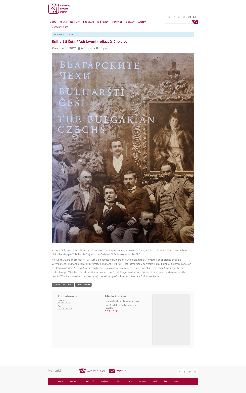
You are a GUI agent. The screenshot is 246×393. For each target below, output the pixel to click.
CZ (194, 17)
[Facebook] (174, 17)
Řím (165, 381)
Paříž (155, 381)
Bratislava (74, 381)
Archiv (142, 21)
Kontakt (117, 21)
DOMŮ (53, 21)
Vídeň (117, 381)
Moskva (142, 381)
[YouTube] (184, 17)
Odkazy (130, 21)
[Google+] (179, 17)
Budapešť (90, 381)
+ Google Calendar (63, 285)
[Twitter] (170, 17)
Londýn (129, 381)
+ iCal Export (83, 285)
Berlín (60, 381)
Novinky (75, 21)
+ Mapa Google (111, 310)
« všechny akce (60, 26)
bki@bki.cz (121, 370)
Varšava (104, 381)
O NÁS (63, 21)
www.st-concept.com (125, 388)
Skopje (176, 381)
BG (189, 17)
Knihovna (102, 21)
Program (88, 21)
